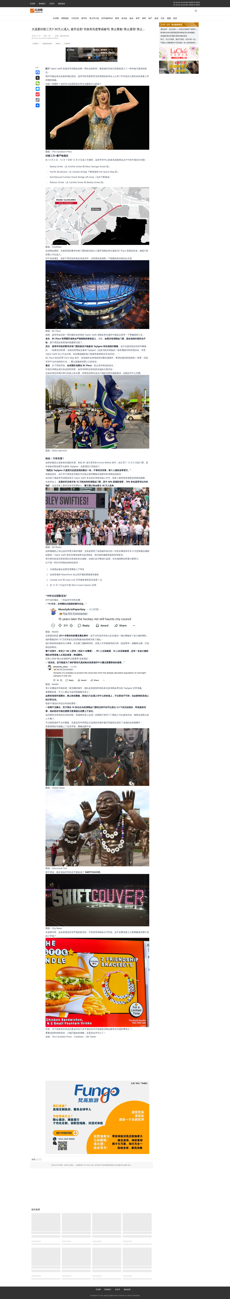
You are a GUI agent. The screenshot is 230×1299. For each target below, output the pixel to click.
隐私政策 (61, 3)
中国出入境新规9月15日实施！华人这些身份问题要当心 (179, 42)
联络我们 (42, 3)
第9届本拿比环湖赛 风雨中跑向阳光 (174, 36)
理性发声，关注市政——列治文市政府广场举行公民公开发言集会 (178, 29)
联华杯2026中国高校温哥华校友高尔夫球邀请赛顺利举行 (178, 32)
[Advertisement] (97, 1055)
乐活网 (32, 3)
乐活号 (51, 3)
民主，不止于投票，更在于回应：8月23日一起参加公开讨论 (179, 39)
